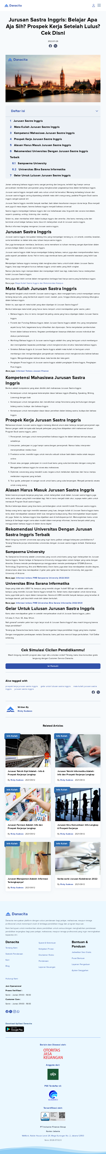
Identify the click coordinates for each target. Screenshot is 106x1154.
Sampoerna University (32, 163)
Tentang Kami (11, 948)
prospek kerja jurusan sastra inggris (22, 686)
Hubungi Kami (12, 979)
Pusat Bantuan (78, 958)
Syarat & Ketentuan (47, 943)
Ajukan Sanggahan (80, 970)
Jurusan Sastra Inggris (28, 121)
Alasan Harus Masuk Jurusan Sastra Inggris (42, 145)
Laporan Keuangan (47, 967)
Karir (8, 960)
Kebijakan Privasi (46, 949)
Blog (8, 966)
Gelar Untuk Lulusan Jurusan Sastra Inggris (42, 175)
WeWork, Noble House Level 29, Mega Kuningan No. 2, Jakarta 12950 (53, 1136)
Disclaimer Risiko (46, 955)
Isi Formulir (53, 666)
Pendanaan (44, 961)
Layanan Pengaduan (81, 964)
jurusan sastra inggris (24, 689)
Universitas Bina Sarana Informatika (42, 169)
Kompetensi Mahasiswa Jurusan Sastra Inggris (44, 133)
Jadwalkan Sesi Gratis (81, 952)
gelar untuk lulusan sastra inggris (56, 686)
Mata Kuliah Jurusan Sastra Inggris (37, 127)
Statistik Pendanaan (14, 954)
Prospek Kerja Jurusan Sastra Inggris (38, 139)
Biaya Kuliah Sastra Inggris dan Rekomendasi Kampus (39, 283)
